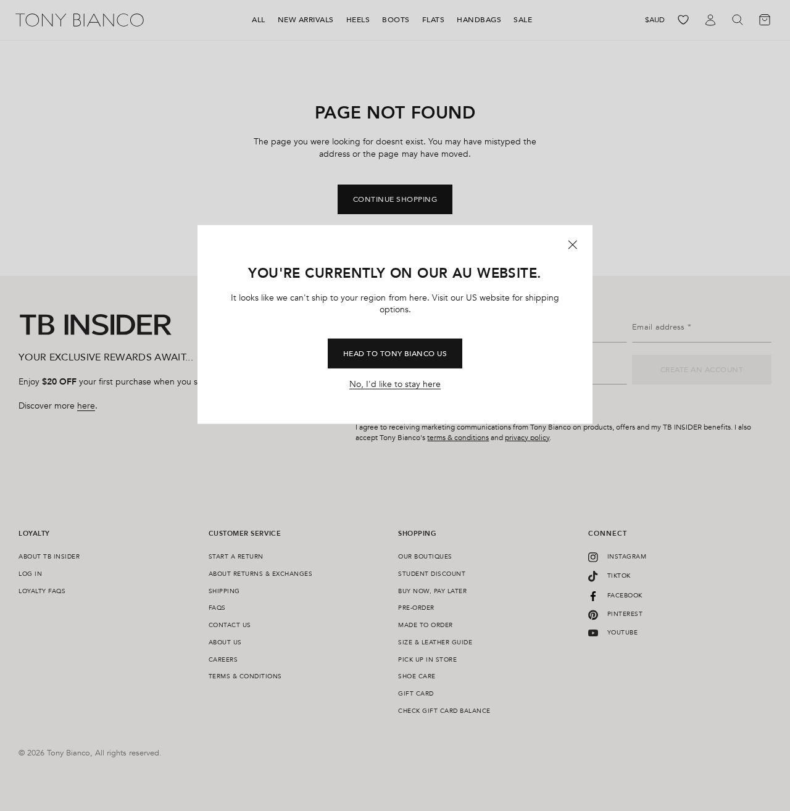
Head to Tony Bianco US (395, 354)
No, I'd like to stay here (395, 384)
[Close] (572, 244)
